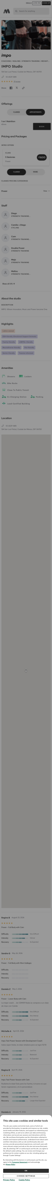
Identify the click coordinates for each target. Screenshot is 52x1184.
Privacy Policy (10, 1164)
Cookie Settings (26, 1176)
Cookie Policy (24, 1180)
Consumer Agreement (19, 1162)
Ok (26, 1171)
